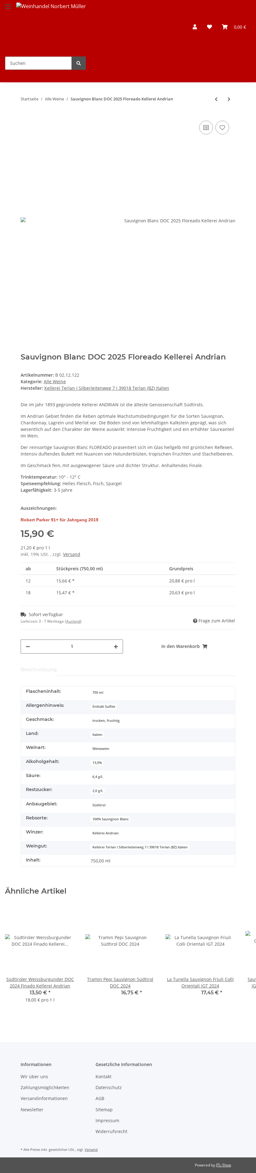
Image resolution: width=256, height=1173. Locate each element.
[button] (195, 27)
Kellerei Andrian (105, 833)
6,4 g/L (97, 777)
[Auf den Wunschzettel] (222, 127)
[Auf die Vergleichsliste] (206, 127)
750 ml (97, 692)
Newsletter (32, 1110)
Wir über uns (34, 1076)
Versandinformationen (44, 1098)
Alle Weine (55, 381)
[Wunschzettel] (209, 27)
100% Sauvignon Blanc (110, 819)
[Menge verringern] (28, 646)
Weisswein (100, 748)
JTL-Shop (223, 1165)
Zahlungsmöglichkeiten (45, 1087)
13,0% (97, 762)
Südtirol (99, 805)
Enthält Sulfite (103, 706)
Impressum (107, 1120)
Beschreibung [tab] (39, 670)
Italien (97, 734)
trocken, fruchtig (106, 720)
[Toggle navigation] (8, 4)
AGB (100, 1098)
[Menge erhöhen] (116, 646)
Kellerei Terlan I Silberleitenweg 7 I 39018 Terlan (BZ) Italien (140, 847)
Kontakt (103, 1076)
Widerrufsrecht (111, 1131)
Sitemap (104, 1110)
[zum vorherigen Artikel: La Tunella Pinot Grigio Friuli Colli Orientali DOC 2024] (216, 99)
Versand (71, 554)
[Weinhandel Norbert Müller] (51, 17)
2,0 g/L (97, 791)
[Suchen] (78, 63)
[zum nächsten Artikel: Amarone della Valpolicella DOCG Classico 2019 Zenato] (229, 99)
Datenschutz (109, 1087)
